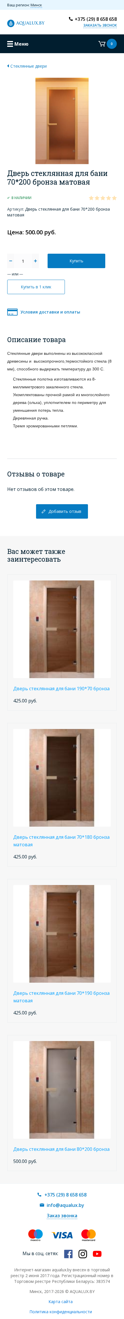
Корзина (105, 43)
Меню (21, 44)
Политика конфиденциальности (60, 1311)
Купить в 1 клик (36, 287)
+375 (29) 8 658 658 (96, 19)
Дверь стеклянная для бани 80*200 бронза (61, 1149)
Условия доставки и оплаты (50, 312)
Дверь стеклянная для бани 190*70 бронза (61, 688)
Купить (76, 261)
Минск (36, 5)
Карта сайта (60, 1301)
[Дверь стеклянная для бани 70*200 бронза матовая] (62, 120)
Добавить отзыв (64, 511)
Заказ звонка (62, 1215)
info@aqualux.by (65, 1205)
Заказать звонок (100, 25)
